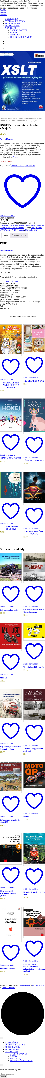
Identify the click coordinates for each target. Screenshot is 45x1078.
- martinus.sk (30, 165)
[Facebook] (1, 221)
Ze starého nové (34, 381)
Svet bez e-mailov (7, 968)
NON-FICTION (11, 28)
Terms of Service (8, 988)
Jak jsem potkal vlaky (9, 610)
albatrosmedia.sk (17, 165)
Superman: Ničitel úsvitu (34, 532)
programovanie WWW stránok (12, 225)
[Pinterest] (7, 221)
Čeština (39, 228)
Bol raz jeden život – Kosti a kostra (10, 385)
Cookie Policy (25, 985)
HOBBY (13, 32)
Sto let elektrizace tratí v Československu (33, 611)
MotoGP (3, 678)
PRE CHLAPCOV (12, 23)
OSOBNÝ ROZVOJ (18, 30)
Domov (3, 118)
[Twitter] (4, 221)
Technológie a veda (15, 118)
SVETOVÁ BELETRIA (15, 21)
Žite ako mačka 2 (34, 461)
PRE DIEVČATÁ (12, 26)
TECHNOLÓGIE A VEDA (21, 37)
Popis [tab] (6, 235)
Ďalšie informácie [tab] (19, 235)
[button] (5, 41)
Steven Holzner (6, 139)
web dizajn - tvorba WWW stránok (22, 226)
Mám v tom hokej (11, 458)
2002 (33, 228)
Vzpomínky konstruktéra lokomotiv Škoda (11, 748)
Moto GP (27, 817)
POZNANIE (15, 35)
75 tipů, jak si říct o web (33, 667)
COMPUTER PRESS (9, 230)
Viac (15, 157)
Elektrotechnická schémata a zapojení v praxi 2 (9, 893)
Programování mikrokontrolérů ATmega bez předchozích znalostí (34, 967)
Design (21, 230)
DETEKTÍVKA (11, 19)
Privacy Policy (38, 985)
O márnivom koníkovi (11, 528)
